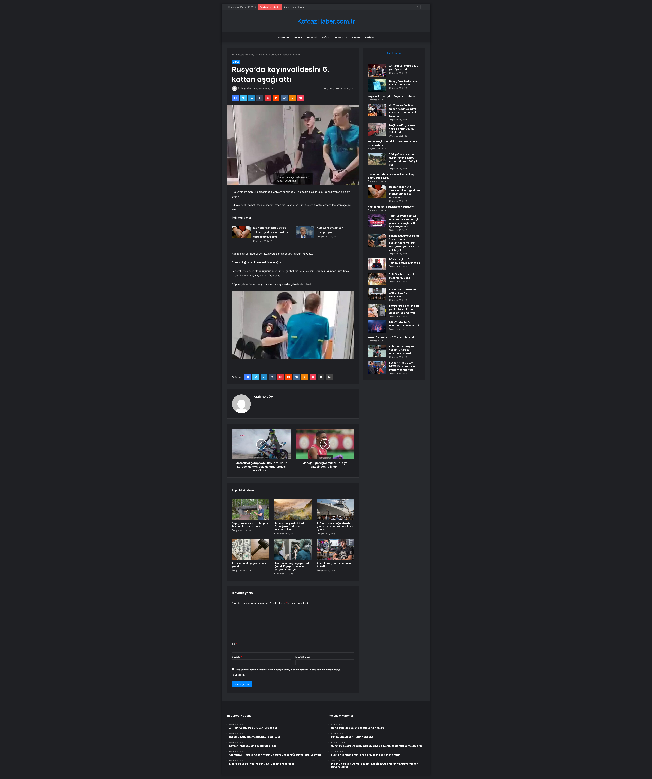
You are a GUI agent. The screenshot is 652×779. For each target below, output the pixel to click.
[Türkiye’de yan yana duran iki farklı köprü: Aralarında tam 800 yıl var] (377, 159)
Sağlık (326, 37)
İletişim (369, 37)
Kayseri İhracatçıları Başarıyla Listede (303, 7)
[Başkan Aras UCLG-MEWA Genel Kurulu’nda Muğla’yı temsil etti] (377, 367)
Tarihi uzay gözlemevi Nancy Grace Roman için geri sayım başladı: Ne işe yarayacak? (404, 221)
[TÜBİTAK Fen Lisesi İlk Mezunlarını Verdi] (377, 279)
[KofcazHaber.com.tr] (326, 21)
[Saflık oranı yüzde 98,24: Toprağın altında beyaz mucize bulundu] (293, 509)
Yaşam (356, 37)
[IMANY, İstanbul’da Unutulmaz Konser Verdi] (377, 326)
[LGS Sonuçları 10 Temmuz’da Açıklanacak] (377, 264)
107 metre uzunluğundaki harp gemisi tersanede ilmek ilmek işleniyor (335, 526)
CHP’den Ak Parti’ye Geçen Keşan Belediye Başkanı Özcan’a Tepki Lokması (403, 111)
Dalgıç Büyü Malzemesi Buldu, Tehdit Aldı (403, 82)
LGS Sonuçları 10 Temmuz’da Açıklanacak (404, 261)
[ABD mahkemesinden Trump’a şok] (305, 232)
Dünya (249, 54)
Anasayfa (284, 37)
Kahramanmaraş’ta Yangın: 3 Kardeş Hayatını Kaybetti (401, 350)
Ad (234, 644)
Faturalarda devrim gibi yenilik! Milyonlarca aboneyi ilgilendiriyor (404, 309)
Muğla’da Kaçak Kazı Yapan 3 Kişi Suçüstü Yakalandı (402, 128)
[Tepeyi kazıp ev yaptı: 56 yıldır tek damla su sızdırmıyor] (250, 509)
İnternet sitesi (303, 657)
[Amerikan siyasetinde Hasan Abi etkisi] (335, 549)
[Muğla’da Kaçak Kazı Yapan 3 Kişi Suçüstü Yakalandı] (377, 129)
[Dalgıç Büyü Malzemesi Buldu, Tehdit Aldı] (377, 85)
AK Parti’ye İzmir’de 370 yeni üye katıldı (403, 67)
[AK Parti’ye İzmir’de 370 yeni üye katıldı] (377, 70)
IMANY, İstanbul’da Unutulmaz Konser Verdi (404, 323)
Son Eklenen (394, 53)
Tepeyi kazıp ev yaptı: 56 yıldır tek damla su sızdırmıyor (250, 524)
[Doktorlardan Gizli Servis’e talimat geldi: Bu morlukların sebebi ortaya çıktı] (241, 232)
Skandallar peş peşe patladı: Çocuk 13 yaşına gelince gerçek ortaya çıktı (292, 566)
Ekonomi (312, 37)
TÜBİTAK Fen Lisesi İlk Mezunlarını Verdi (402, 276)
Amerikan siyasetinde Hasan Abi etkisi (334, 564)
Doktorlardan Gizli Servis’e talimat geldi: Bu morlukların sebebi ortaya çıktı (271, 232)
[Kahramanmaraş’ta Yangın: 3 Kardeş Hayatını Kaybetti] (377, 351)
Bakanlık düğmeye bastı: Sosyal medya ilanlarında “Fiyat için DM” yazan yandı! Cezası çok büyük (404, 243)
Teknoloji (341, 37)
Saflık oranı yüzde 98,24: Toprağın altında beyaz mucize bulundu (289, 526)
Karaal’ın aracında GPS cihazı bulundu (391, 337)
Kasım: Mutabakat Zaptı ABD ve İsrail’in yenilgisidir (404, 293)
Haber (298, 37)
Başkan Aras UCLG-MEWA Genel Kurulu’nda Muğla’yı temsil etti (403, 366)
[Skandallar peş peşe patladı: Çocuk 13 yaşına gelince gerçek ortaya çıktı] (293, 549)
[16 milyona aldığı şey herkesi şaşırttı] (250, 549)
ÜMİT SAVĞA (244, 88)
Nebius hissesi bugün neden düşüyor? (391, 206)
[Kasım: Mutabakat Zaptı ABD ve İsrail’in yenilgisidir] (377, 294)
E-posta (237, 657)
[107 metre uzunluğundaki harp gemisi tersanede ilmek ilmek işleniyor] (335, 509)
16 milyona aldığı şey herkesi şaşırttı (249, 564)
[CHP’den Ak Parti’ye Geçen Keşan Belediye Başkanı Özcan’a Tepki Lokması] (377, 110)
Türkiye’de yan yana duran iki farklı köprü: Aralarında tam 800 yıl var (403, 160)
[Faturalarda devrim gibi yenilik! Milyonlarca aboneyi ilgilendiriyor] (377, 310)
